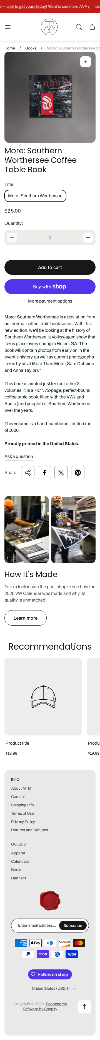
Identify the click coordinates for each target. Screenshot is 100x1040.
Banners (18, 878)
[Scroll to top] (84, 1006)
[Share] (27, 472)
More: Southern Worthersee (35, 195)
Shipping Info (22, 805)
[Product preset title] (43, 696)
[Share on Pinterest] (77, 472)
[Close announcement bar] (92, 6)
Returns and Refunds (29, 830)
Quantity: (13, 223)
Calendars (20, 861)
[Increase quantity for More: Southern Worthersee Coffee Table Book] (88, 237)
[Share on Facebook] (44, 472)
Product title (17, 743)
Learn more (26, 618)
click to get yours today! (26, 6)
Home (9, 48)
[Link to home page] (50, 901)
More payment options (50, 301)
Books (30, 48)
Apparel (18, 853)
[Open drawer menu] (7, 27)
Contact (18, 797)
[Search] (79, 27)
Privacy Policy (23, 822)
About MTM (21, 788)
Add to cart (50, 267)
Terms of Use (22, 813)
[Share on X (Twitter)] (61, 472)
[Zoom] (85, 61)
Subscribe (73, 925)
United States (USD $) (51, 988)
